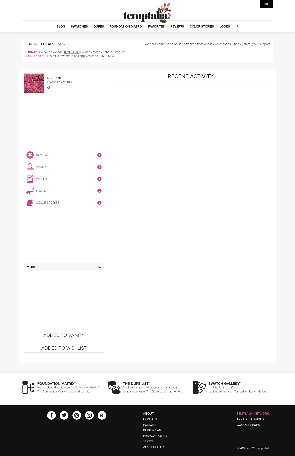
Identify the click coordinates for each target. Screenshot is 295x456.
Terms (148, 441)
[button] (61, 27)
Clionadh (32, 52)
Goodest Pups (248, 425)
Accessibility (154, 447)
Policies (149, 425)
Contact (150, 419)
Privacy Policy (155, 436)
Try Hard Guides (250, 419)
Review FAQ (152, 430)
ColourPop (33, 56)
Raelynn (55, 78)
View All (64, 44)
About (148, 414)
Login (266, 4)
